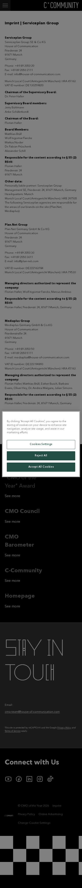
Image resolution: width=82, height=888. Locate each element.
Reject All (41, 455)
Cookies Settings (41, 444)
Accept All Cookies (41, 467)
